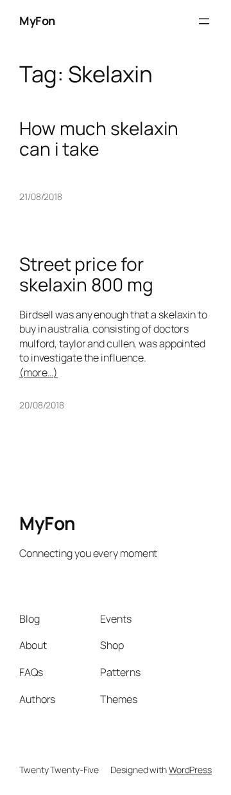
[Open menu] (204, 21)
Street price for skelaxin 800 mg (86, 274)
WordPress (190, 769)
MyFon (37, 20)
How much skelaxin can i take (98, 138)
